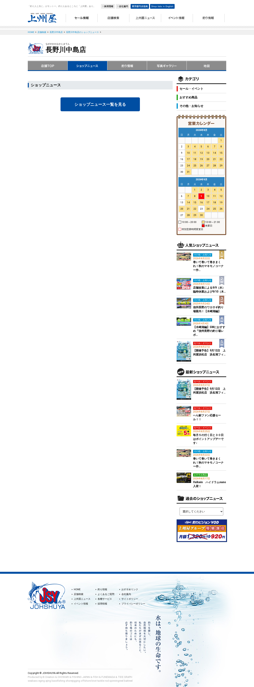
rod (107, 680)
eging (41, 680)
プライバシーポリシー (133, 603)
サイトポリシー (129, 599)
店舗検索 (78, 594)
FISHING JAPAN (81, 676)
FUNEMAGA (108, 676)
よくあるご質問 (106, 594)
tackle (100, 680)
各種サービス (105, 599)
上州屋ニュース (82, 599)
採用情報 (102, 603)
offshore (86, 680)
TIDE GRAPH (125, 676)
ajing (48, 680)
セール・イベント (191, 88)
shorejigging (73, 680)
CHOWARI (63, 676)
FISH (95, 676)
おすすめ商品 (188, 97)
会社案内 (126, 594)
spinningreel (116, 680)
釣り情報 (102, 589)
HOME (77, 589)
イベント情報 (81, 603)
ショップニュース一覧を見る (100, 104)
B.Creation (49, 676)
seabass (33, 680)
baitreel (128, 680)
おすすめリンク (129, 589)
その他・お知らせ (191, 106)
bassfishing (58, 680)
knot (94, 680)
